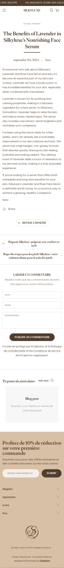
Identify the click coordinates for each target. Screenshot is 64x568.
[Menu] (4, 10)
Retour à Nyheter (34, 223)
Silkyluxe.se (25, 557)
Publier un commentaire (32, 337)
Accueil (27, 24)
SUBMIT (51, 473)
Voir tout (43, 380)
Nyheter (36, 24)
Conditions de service (46, 351)
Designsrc (45, 561)
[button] (51, 10)
